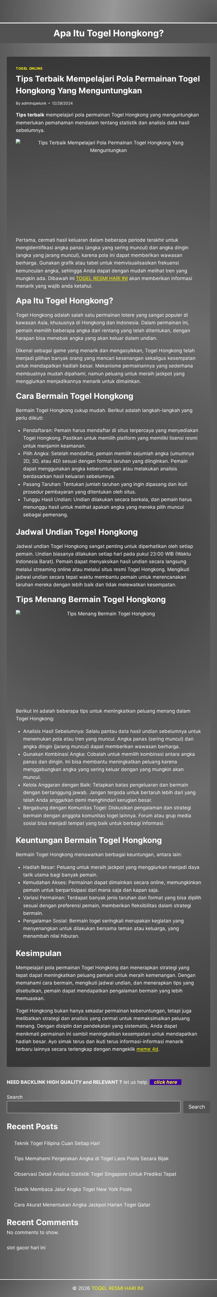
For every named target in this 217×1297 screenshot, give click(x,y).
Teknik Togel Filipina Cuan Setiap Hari (57, 1143)
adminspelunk (33, 103)
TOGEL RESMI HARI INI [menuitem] (102, 278)
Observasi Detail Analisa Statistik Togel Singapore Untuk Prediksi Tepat (95, 1174)
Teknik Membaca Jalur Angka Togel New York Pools (73, 1189)
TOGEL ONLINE (29, 68)
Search (15, 1097)
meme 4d (147, 1049)
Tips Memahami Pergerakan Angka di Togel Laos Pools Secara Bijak (91, 1158)
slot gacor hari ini (26, 1247)
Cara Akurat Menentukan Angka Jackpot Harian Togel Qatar (82, 1205)
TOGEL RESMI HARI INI (118, 1288)
